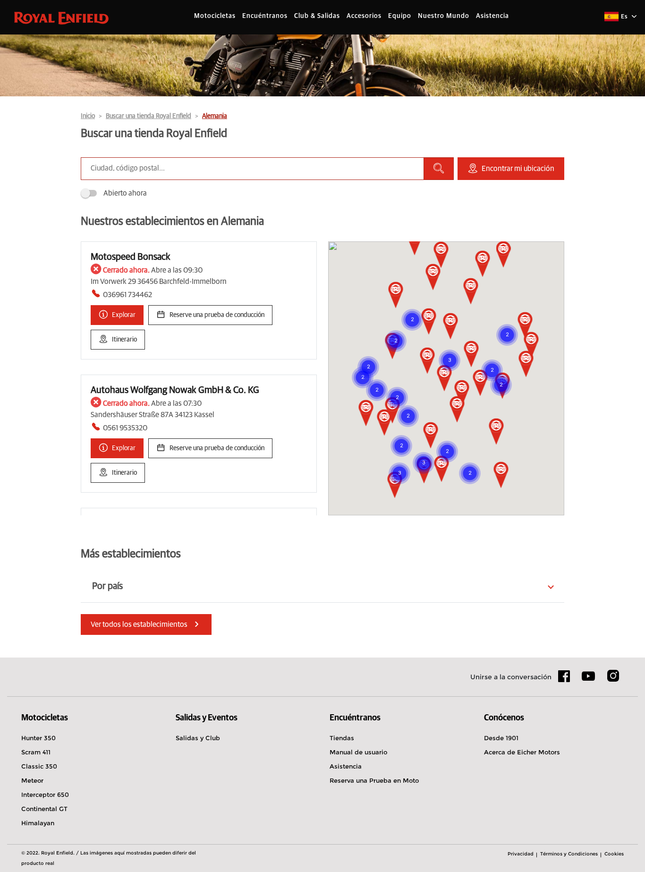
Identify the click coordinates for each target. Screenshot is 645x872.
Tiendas (342, 738)
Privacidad (521, 854)
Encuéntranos (265, 16)
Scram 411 (36, 752)
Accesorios (364, 16)
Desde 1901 (501, 738)
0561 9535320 (125, 428)
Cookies (614, 854)
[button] (427, 361)
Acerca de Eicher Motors (522, 752)
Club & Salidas (317, 16)
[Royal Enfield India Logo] (61, 17)
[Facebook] (564, 679)
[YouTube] (588, 680)
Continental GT (44, 808)
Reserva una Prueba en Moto (374, 780)
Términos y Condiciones (569, 854)
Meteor (32, 780)
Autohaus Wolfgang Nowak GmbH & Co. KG (175, 390)
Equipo (399, 16)
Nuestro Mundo (443, 16)
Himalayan (37, 823)
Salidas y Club (198, 738)
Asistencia (492, 16)
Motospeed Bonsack (130, 257)
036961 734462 (127, 295)
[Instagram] (613, 679)
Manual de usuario (358, 752)
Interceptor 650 (45, 794)
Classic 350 (39, 766)
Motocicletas (215, 16)
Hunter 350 (38, 738)
